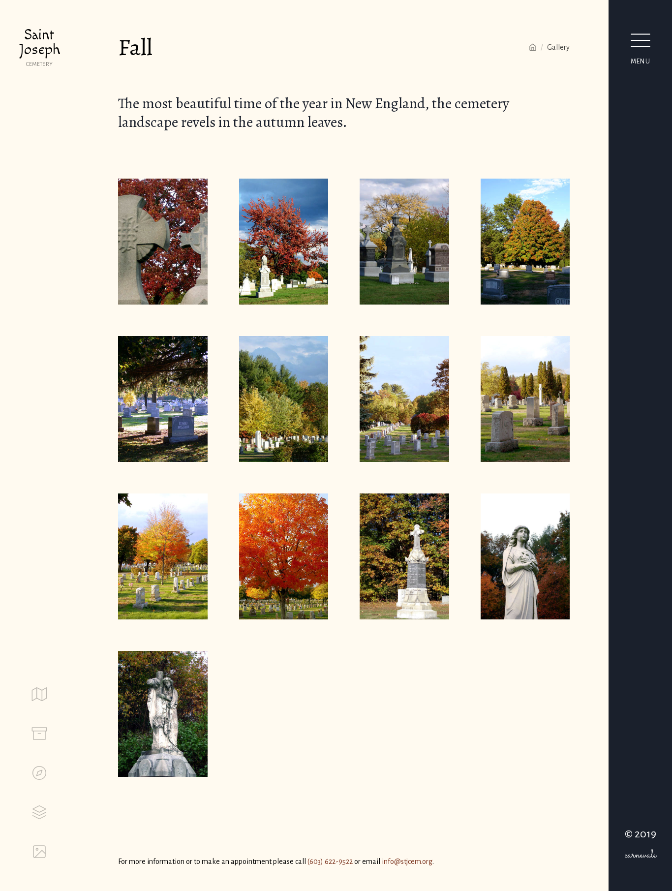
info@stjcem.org (407, 861)
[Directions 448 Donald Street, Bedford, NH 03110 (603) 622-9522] (39, 773)
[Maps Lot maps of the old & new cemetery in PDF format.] (39, 694)
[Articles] (39, 812)
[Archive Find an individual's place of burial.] (39, 733)
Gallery (558, 47)
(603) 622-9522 (330, 861)
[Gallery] (39, 851)
